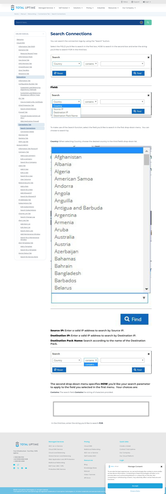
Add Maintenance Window (30, 234)
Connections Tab (25, 124)
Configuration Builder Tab (28, 84)
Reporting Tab (24, 74)
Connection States (27, 131)
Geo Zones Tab (24, 60)
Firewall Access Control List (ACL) (30, 117)
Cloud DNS (21, 43)
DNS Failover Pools (25, 57)
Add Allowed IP (26, 193)
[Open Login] (150, 2)
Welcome (20, 39)
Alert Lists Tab (24, 220)
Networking (21, 77)
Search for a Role (26, 189)
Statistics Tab (23, 138)
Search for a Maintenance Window (29, 238)
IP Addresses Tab (25, 200)
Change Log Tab (25, 213)
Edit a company (26, 159)
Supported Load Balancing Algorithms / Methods (30, 88)
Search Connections (27, 128)
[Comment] (18, 465)
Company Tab (24, 152)
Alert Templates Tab (26, 243)
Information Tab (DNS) (27, 46)
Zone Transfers (24, 70)
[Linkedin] (14, 468)
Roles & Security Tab (26, 183)
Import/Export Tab (25, 67)
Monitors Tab (23, 135)
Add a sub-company (27, 155)
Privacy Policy (135, 491)
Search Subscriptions (28, 210)
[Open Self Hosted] (69, 8)
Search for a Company (28, 162)
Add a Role (24, 186)
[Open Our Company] (135, 8)
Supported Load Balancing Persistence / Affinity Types (30, 94)
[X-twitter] (18, 468)
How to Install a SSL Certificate (31, 102)
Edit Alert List (25, 227)
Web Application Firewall (29, 121)
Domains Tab (23, 50)
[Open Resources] (118, 8)
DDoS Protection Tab (26, 105)
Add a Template (26, 246)
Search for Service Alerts (29, 257)
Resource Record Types (28, 53)
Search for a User (26, 176)
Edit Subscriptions (27, 207)
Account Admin (22, 145)
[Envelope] (14, 465)
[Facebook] (22, 468)
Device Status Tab (25, 253)
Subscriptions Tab (25, 203)
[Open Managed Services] (54, 8)
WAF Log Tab (23, 141)
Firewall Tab (23, 112)
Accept (135, 486)
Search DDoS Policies (28, 109)
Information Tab (24, 80)
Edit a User (24, 172)
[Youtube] (26, 468)
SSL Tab (21, 98)
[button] (161, 466)
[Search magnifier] (148, 22)
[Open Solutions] (82, 8)
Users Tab (22, 165)
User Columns (25, 179)
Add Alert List (25, 224)
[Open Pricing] (93, 8)
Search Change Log (27, 217)
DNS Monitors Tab (25, 63)
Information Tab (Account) (28, 148)
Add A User (24, 169)
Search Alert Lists (26, 231)
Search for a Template (28, 250)
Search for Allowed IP (28, 196)
